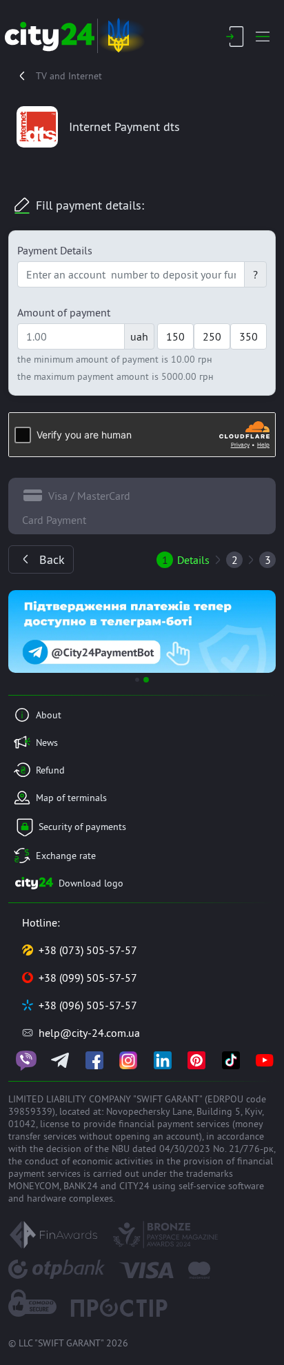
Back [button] (52, 559)
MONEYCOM (33, 1186)
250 (212, 336)
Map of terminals (71, 797)
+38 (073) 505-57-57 (88, 950)
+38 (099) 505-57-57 (88, 977)
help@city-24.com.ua (89, 1033)
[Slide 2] (146, 679)
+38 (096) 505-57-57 (88, 1005)
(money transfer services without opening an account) (135, 1130)
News (47, 742)
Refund (50, 770)
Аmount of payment (63, 312)
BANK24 (80, 1186)
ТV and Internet (69, 76)
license (54, 1124)
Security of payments (82, 826)
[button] (28, 631)
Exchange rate (66, 855)
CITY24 (134, 1186)
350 (248, 336)
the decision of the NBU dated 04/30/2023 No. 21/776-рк (152, 1148)
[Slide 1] (137, 680)
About (48, 715)
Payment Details (54, 250)
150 (175, 336)
